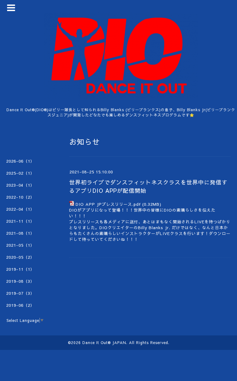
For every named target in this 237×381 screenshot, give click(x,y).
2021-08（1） (20, 233)
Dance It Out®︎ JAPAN (104, 342)
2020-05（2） (20, 257)
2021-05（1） (20, 245)
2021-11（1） (20, 221)
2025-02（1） (20, 173)
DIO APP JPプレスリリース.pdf (108, 204)
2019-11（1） (20, 269)
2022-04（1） (20, 209)
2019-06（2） (20, 305)
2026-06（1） (20, 161)
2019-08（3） (20, 281)
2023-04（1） (20, 185)
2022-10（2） (20, 197)
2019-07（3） (20, 293)
